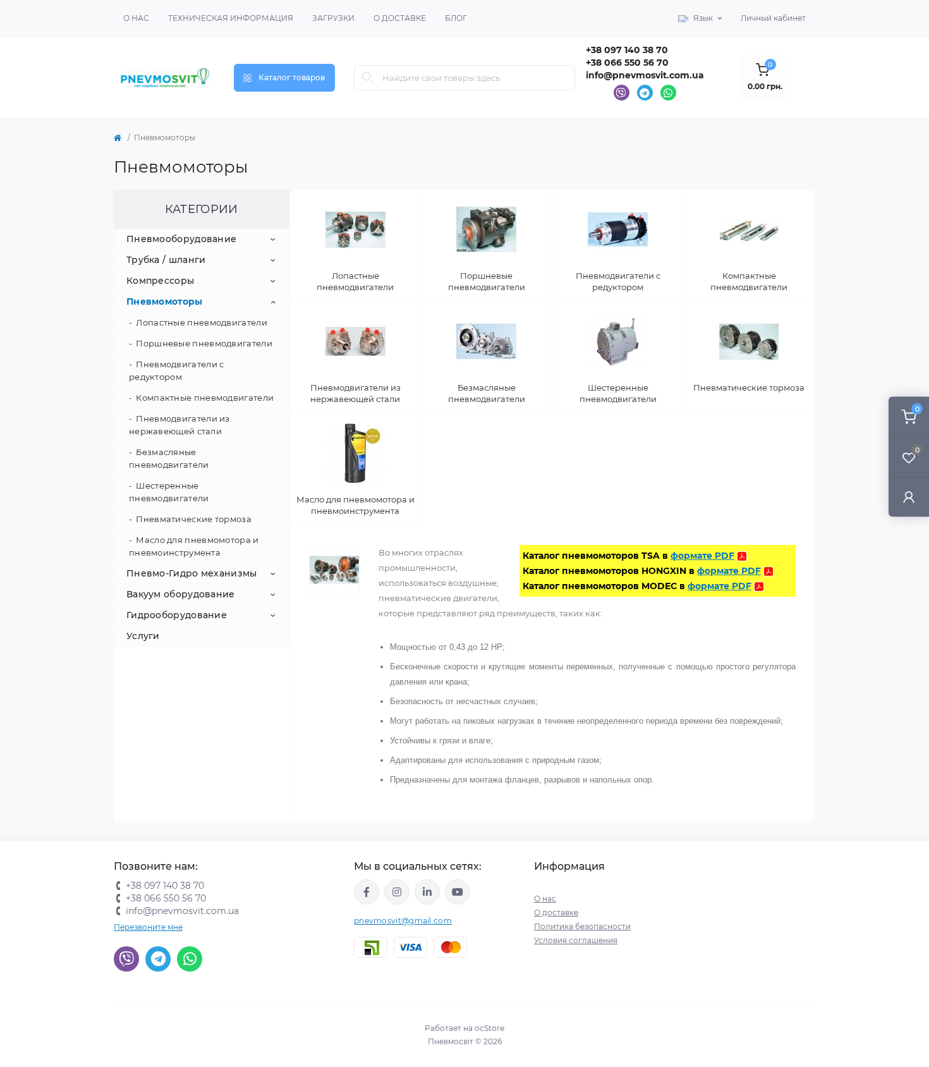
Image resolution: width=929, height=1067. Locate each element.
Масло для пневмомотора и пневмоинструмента (194, 546)
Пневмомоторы (164, 301)
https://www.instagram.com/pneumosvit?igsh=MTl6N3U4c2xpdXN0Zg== (397, 892)
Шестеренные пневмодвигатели (169, 491)
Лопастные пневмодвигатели (201, 322)
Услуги (143, 636)
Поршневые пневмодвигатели (204, 343)
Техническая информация (230, 18)
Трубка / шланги (166, 259)
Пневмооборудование (181, 239)
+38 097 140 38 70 (627, 50)
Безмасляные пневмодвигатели (169, 458)
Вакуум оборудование (180, 594)
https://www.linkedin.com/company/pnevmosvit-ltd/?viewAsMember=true (427, 892)
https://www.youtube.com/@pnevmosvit (457, 892)
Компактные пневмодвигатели (205, 398)
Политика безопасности (582, 926)
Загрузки (333, 18)
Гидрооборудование (176, 615)
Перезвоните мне (148, 927)
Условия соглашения (575, 940)
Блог (456, 18)
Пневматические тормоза (194, 519)
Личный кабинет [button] (773, 18)
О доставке (399, 18)
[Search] (368, 77)
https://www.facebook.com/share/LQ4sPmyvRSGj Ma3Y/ (366, 892)
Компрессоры (160, 280)
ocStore (489, 1028)
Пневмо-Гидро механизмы (191, 573)
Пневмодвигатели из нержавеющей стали (179, 424)
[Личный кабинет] (909, 496)
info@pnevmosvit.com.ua (645, 75)
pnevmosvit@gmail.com (403, 920)
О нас (136, 18)
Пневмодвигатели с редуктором (176, 370)
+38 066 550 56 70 (627, 62)
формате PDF (702, 555)
